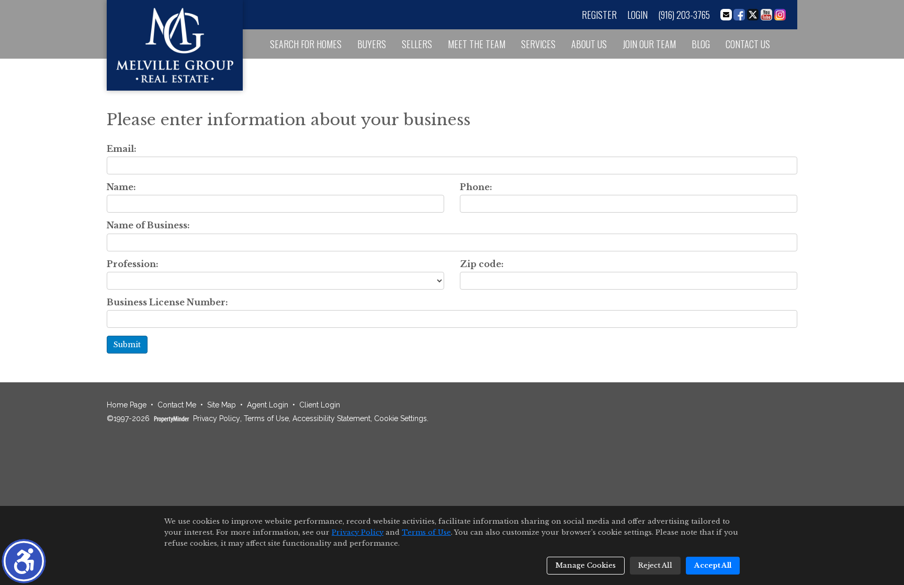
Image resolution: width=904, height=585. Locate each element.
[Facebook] (739, 14)
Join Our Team (649, 44)
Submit (127, 344)
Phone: (476, 187)
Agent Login (267, 405)
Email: (122, 149)
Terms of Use (266, 418)
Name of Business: (148, 225)
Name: (121, 187)
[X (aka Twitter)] (753, 14)
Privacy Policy (216, 418)
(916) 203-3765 (684, 14)
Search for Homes (306, 44)
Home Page (126, 405)
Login (637, 14)
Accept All (712, 565)
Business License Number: (167, 302)
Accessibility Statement (331, 418)
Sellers (417, 44)
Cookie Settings (400, 418)
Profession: (133, 264)
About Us (589, 44)
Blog (701, 44)
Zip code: (482, 264)
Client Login (319, 405)
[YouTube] (766, 14)
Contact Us (748, 44)
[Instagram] (780, 14)
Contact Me (176, 405)
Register (599, 14)
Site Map (221, 405)
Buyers (371, 44)
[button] (24, 561)
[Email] (726, 14)
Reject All (655, 565)
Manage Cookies (586, 565)
